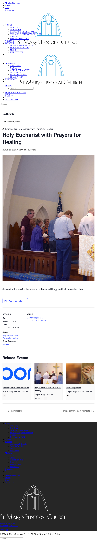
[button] (9, 86)
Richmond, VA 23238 (9, 525)
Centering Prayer (73, 387)
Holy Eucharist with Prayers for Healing (10, 336)
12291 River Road (7, 523)
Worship (9, 43)
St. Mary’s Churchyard (19, 430)
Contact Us (9, 10)
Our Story (16, 27)
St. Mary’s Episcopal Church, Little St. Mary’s (36, 318)
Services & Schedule (21, 45)
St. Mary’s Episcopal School (21, 432)
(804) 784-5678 (6, 530)
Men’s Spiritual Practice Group (16, 387)
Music (13, 50)
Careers (14, 36)
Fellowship (16, 77)
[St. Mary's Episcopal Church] (48, 18)
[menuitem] (51, 3)
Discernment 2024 (17, 437)
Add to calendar (15, 301)
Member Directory (12, 3)
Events (7, 5)
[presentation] (17, 373)
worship (6, 344)
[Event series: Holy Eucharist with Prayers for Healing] (45, 398)
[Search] (11, 104)
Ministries (10, 63)
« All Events (8, 113)
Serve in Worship (19, 48)
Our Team (15, 29)
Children (15, 66)
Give (7, 8)
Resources (11, 79)
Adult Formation (20, 70)
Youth (13, 68)
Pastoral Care (18, 75)
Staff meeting (16, 410)
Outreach (15, 72)
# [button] (5, 81)
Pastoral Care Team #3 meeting (77, 410)
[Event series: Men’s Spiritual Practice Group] (4, 395)
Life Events (16, 52)
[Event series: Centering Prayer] (68, 395)
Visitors (9, 41)
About (8, 25)
